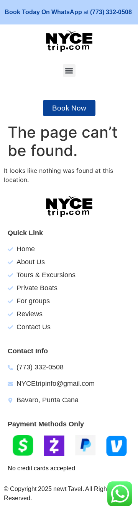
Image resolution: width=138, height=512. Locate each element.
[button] (69, 70)
